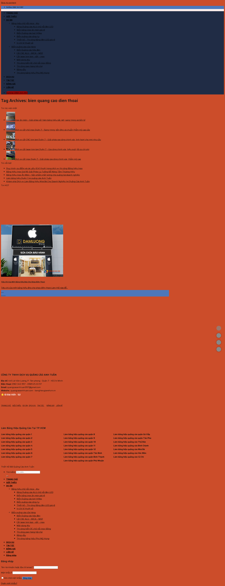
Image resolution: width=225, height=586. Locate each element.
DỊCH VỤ (10, 76)
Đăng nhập (27, 578)
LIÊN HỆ (10, 87)
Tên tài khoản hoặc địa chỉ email (17, 567)
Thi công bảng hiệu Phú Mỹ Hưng (33, 72)
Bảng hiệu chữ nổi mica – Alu (25, 23)
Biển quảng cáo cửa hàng (23, 46)
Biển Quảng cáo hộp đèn (28, 50)
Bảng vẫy (21, 69)
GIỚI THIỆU (11, 16)
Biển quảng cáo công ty (28, 36)
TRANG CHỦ (12, 13)
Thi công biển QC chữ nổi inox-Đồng (34, 63)
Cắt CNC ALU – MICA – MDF (30, 53)
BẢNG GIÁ (10, 83)
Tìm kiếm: (10, 472)
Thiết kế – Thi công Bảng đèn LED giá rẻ (36, 39)
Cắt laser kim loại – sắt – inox (31, 56)
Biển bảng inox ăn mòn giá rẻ (31, 30)
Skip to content (8, 2)
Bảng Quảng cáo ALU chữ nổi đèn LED (35, 26)
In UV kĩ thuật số (25, 43)
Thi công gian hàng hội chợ (29, 66)
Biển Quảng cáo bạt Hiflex (29, 33)
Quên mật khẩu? (9, 583)
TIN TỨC (10, 80)
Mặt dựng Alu (23, 59)
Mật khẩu (6, 572)
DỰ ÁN (9, 20)
